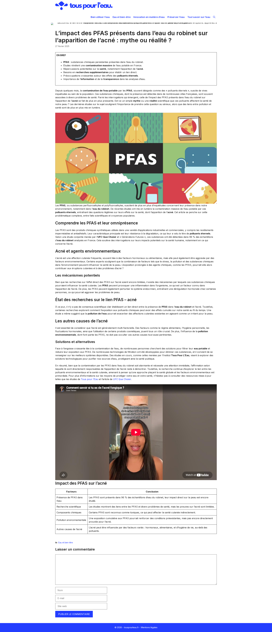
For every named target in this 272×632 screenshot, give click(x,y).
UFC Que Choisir (122, 379)
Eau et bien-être (122, 17)
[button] (214, 17)
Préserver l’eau (176, 17)
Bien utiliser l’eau (100, 17)
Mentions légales (149, 627)
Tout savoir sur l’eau (198, 17)
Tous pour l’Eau (89, 379)
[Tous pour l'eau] (83, 5)
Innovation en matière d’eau (149, 17)
